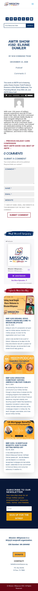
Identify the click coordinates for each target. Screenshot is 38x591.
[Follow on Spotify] (31, 19)
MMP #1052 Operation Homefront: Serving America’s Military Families (18, 380)
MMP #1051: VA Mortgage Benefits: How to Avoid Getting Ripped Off (16, 445)
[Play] (6, 95)
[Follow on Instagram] (11, 19)
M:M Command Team (21, 56)
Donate (19, 554)
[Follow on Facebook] (7, 19)
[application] (19, 95)
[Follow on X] (23, 19)
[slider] (30, 95)
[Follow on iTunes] (27, 19)
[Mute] (26, 95)
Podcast (19, 68)
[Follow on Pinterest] (15, 19)
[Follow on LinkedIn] (19, 19)
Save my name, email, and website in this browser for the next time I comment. (19, 207)
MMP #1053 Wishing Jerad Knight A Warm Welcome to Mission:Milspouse (18, 321)
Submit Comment (19, 215)
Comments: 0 (20, 73)
